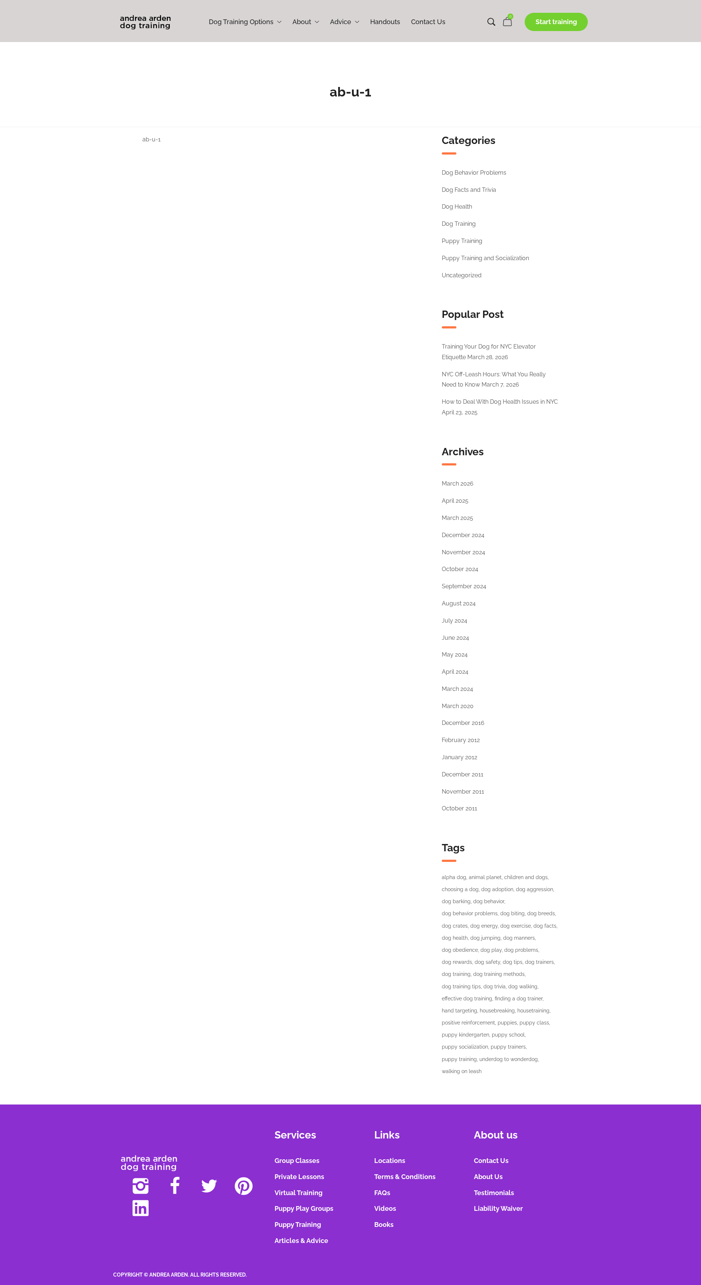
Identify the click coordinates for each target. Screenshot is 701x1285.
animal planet (485, 877)
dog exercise (515, 926)
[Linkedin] (140, 1208)
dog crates (455, 926)
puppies (507, 1023)
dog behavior (488, 901)
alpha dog (454, 877)
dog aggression (534, 889)
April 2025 (455, 500)
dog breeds (541, 913)
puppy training (459, 1059)
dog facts (544, 926)
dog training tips (461, 986)
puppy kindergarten (465, 1035)
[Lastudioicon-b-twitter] (209, 1186)
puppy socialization (465, 1047)
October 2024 (460, 569)
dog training (456, 974)
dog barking (456, 901)
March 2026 (458, 483)
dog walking (522, 986)
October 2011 (459, 808)
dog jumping (485, 938)
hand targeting (459, 1011)
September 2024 (464, 586)
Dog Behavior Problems (474, 172)
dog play (491, 950)
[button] (556, 22)
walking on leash (462, 1071)
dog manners (519, 938)
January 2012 (459, 757)
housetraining (533, 1011)
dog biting (512, 913)
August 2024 (459, 603)
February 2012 (461, 740)
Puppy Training (462, 240)
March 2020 (458, 706)
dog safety (487, 962)
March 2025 (457, 517)
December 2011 (462, 774)
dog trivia (494, 986)
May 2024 (455, 654)
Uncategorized (462, 275)
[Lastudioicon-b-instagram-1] (140, 1186)
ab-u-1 (151, 139)
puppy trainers (508, 1047)
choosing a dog (460, 889)
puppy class (534, 1023)
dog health (455, 938)
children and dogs (526, 877)
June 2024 (455, 637)
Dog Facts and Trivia (469, 189)
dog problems (521, 950)
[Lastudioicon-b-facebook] (175, 1186)
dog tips (512, 962)
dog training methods (499, 974)
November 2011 (463, 791)
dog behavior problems (470, 913)
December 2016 (463, 722)
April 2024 (455, 671)
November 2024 (463, 552)
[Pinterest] (243, 1186)
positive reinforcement (468, 1023)
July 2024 (454, 620)
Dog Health (457, 206)
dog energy (484, 926)
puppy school (508, 1035)
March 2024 (457, 688)
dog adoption (497, 889)
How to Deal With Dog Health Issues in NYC (500, 401)
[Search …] (491, 22)
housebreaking (497, 1011)
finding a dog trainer (519, 998)
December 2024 (463, 535)
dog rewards (457, 962)
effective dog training (467, 998)
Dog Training (459, 223)
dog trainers (539, 962)
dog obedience (460, 950)
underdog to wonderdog (508, 1059)
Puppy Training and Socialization (485, 258)
